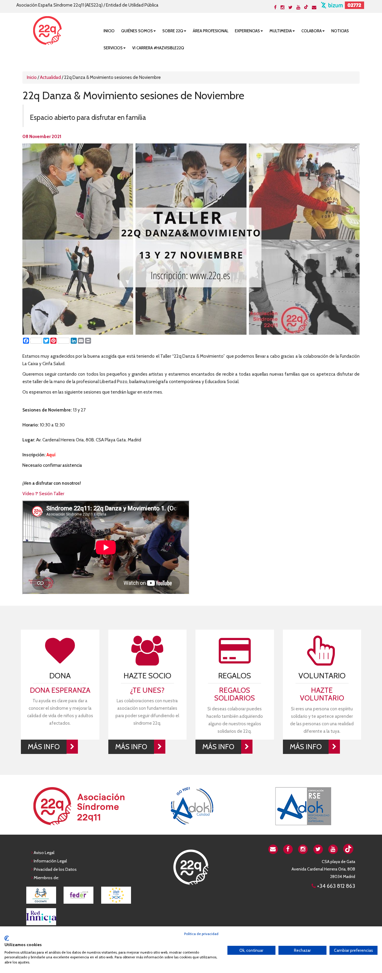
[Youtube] (298, 7)
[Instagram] (282, 7)
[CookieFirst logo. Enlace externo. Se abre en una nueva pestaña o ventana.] (6, 938)
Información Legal (50, 861)
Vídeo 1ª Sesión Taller (43, 493)
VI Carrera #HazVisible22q (158, 47)
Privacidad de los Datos (55, 869)
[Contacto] (314, 7)
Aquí (51, 455)
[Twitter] (290, 7)
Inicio (109, 30)
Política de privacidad (201, 933)
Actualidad (50, 77)
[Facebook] (275, 7)
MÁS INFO (44, 746)
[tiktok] (306, 7)
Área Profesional (210, 30)
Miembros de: (46, 877)
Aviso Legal (44, 852)
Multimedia (280, 30)
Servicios (113, 47)
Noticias (340, 30)
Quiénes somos (137, 30)
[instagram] (303, 848)
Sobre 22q (172, 30)
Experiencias (247, 30)
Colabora (311, 30)
